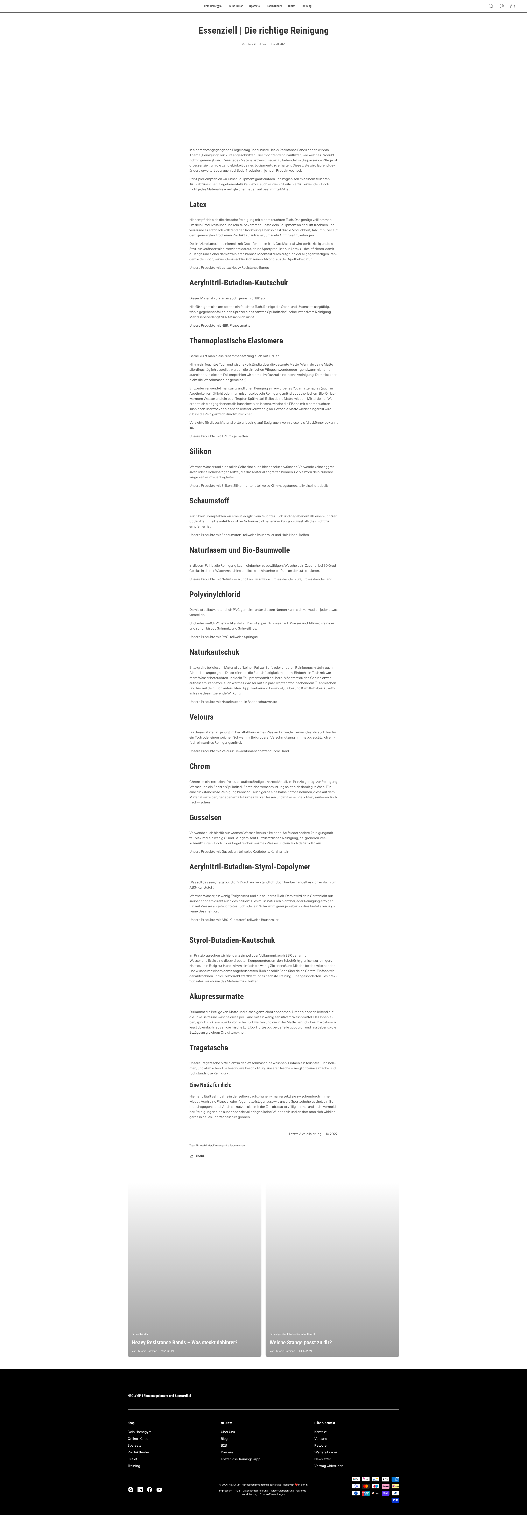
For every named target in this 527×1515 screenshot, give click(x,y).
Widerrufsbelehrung (282, 1490)
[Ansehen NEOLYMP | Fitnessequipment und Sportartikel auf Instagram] (131, 1490)
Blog (224, 1438)
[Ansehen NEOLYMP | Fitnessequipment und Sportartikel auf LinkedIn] (140, 1490)
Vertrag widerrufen (328, 1466)
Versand (320, 1438)
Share (200, 1155)
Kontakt (320, 1432)
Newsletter (322, 1459)
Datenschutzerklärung (255, 1490)
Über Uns (228, 1432)
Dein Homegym (140, 1432)
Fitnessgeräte (221, 1145)
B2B (224, 1445)
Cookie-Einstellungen (272, 1494)
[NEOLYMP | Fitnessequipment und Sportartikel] (22, 6)
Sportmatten (237, 1145)
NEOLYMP (227, 1423)
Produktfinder (138, 1452)
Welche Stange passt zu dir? (301, 1342)
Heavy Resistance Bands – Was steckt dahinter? (185, 1342)
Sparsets (134, 1445)
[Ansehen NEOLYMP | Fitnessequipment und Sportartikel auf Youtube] (159, 1490)
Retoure (320, 1445)
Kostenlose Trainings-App (240, 1459)
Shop (131, 1423)
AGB (237, 1490)
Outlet (132, 1459)
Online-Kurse (138, 1438)
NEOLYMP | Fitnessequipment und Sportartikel (159, 1396)
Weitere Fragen (326, 1452)
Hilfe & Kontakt (324, 1423)
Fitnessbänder (204, 1145)
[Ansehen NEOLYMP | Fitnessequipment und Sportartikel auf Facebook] (150, 1490)
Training (134, 1466)
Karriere (227, 1452)
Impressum (225, 1490)
